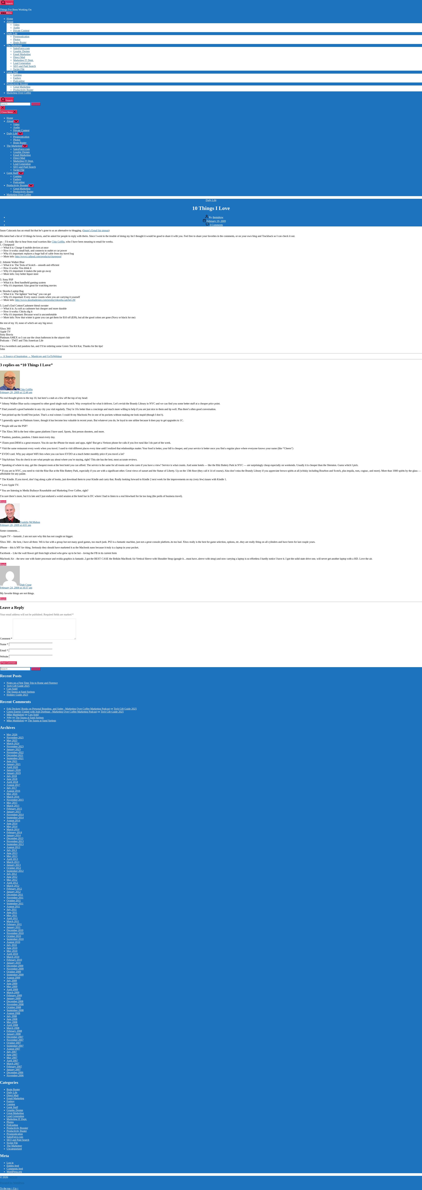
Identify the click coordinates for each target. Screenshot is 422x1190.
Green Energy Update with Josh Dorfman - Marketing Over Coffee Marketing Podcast (52, 711)
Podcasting (19, 81)
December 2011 (15, 894)
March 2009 (13, 992)
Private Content (21, 30)
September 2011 (15, 903)
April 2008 (12, 1025)
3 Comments (216, 224)
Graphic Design (21, 51)
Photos (16, 39)
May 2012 (12, 879)
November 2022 (15, 752)
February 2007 (14, 1066)
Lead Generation (22, 63)
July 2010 (12, 945)
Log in (10, 1162)
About (10, 21)
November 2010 (15, 933)
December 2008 (15, 1001)
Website (4, 656)
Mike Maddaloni (15, 714)
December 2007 (15, 1037)
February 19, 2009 (216, 221)
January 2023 (14, 749)
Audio (16, 27)
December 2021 (15, 755)
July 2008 (12, 1016)
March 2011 (13, 921)
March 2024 (13, 743)
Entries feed (13, 1165)
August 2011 (13, 906)
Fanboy (17, 78)
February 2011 (14, 924)
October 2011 (14, 900)
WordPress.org (14, 1171)
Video (16, 24)
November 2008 (15, 1004)
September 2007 (15, 1045)
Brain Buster (19, 42)
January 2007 (14, 1069)
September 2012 (15, 871)
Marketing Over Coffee (19, 92)
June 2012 (12, 876)
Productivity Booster (17, 84)
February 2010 (14, 959)
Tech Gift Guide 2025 (18, 685)
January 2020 (14, 770)
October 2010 (14, 936)
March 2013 (13, 862)
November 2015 (15, 799)
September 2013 (15, 844)
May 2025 (12, 740)
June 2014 (12, 823)
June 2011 (12, 912)
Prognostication (21, 36)
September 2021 (15, 758)
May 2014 (12, 826)
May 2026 (12, 734)
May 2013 (12, 856)
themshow (218, 217)
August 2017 (13, 785)
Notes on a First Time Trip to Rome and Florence (32, 682)
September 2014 (15, 817)
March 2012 (13, 885)
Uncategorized (14, 1148)
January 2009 (14, 998)
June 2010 (12, 948)
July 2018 (12, 776)
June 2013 (12, 853)
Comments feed (15, 1168)
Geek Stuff (12, 72)
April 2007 (12, 1060)
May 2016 (12, 793)
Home (10, 18)
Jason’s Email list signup (96, 230)
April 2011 (12, 918)
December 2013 (15, 838)
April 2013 (12, 859)
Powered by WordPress (12, 1182)
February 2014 (14, 832)
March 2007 (13, 1063)
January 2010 (14, 962)
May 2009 (12, 986)
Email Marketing (22, 54)
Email (4, 650)
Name (4, 644)
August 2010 (13, 942)
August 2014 (13, 820)
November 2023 (15, 746)
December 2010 (15, 930)
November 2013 (15, 841)
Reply (3, 501)
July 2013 (12, 850)
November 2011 (15, 897)
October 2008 (14, 1007)
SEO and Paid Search (24, 66)
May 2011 (12, 915)
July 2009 (12, 980)
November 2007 (15, 1039)
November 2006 (15, 1075)
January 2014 (14, 835)
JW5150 (4, 6)
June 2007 (12, 1054)
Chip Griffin (58, 241)
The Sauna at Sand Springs (21, 691)
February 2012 (14, 888)
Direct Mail (19, 57)
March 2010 (13, 956)
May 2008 (12, 1022)
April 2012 (12, 882)
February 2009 (14, 995)
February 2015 (14, 808)
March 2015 (13, 805)
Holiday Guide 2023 (17, 694)
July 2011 (12, 909)
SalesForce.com (21, 48)
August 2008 (13, 1013)
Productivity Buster (23, 89)
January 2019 (14, 773)
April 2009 (12, 989)
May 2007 (12, 1057)
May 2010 (12, 951)
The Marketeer (14, 45)
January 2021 (14, 764)
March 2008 (13, 1028)
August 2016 (13, 790)
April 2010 (12, 954)
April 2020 (12, 767)
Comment (6, 638)
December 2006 (15, 1072)
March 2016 (13, 796)
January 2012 (14, 891)
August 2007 (13, 1048)
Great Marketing (21, 86)
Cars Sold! (12, 688)
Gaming (17, 75)
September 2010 (15, 939)
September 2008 (15, 1010)
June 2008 (12, 1019)
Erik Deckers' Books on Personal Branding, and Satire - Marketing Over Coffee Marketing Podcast (58, 708)
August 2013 (13, 847)
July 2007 (12, 1051)
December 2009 (15, 965)
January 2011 (13, 927)
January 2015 (14, 811)
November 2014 (15, 814)
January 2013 (14, 865)
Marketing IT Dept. (23, 60)
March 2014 (13, 829)
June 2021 (12, 761)
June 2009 (12, 983)
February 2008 (14, 1031)
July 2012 (12, 873)
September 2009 (15, 974)
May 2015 (12, 802)
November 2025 (15, 737)
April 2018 (12, 782)
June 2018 (12, 779)
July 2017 (12, 788)
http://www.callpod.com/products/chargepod (38, 256)
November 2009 (15, 968)
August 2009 (13, 977)
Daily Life (12, 33)
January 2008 (14, 1034)
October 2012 (14, 868)
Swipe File (18, 69)
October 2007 (14, 1042)
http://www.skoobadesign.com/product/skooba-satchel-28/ (45, 300)
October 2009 (14, 971)
